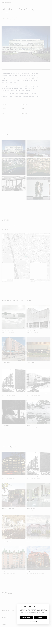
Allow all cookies (26, 617)
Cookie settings (33, 621)
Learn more (22, 614)
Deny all (40, 617)
